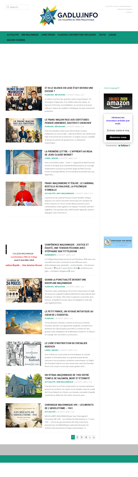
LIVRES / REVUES (51, 158)
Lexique (112, 35)
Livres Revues (48, 35)
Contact (129, 12)
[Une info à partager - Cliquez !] (118, 242)
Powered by (111, 145)
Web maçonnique (30, 35)
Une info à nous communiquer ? (118, 6)
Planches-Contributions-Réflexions (77, 35)
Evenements (50, 255)
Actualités (13, 35)
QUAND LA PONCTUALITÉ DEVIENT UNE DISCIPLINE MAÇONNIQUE (65, 281)
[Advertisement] (69, 63)
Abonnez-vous (118, 137)
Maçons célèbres (16, 40)
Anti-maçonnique (65, 193)
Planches (49, 95)
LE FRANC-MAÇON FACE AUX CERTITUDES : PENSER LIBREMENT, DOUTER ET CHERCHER (68, 121)
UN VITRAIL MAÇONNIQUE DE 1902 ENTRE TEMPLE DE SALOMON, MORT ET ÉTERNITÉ (67, 376)
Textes (102, 35)
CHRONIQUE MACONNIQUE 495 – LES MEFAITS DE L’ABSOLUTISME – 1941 (69, 406)
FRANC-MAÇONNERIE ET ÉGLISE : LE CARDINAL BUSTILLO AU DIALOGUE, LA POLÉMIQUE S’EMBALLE (69, 186)
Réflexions (60, 95)
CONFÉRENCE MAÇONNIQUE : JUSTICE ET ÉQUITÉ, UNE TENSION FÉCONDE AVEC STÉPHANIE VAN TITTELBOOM (67, 248)
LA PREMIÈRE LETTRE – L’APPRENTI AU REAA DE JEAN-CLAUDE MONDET (68, 153)
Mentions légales (125, 9)
